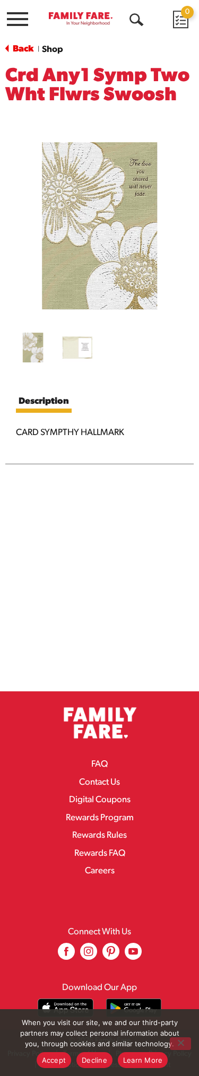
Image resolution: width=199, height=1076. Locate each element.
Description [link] (44, 401)
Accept (54, 1060)
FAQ (99, 764)
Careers (100, 870)
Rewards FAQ (99, 853)
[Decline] (180, 1043)
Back (22, 49)
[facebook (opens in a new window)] (66, 955)
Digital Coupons (100, 799)
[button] (33, 348)
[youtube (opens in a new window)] (133, 955)
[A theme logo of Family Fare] (81, 18)
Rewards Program (100, 817)
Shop (52, 49)
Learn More (143, 1060)
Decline (94, 1060)
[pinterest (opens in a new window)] (110, 955)
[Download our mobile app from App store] (65, 1007)
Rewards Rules (99, 835)
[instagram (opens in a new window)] (88, 955)
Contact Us (99, 782)
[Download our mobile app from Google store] (134, 1007)
